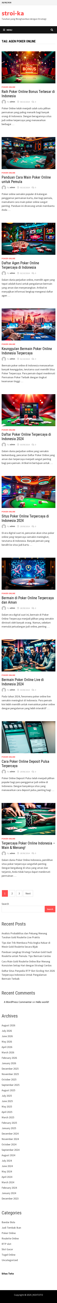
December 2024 (10, 1133)
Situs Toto (8, 1273)
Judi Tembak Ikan (11, 1227)
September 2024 (10, 1149)
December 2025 (10, 1068)
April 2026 (7, 1047)
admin (12, 101)
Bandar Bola (8, 1222)
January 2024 (9, 1193)
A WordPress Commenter (18, 1002)
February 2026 (9, 1057)
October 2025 (9, 1079)
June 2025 (7, 1101)
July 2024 (7, 1160)
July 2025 (7, 1095)
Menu (9, 29)
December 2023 (10, 1198)
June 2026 (7, 1036)
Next (28, 893)
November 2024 (10, 1139)
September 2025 (10, 1085)
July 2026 (7, 1030)
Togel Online (8, 1254)
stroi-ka (13, 13)
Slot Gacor (7, 1249)
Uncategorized (10, 1260)
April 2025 (7, 1112)
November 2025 (10, 1074)
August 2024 (8, 1155)
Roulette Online (10, 1238)
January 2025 (9, 1128)
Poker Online (8, 87)
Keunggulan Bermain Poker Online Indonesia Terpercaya (27, 351)
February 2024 (9, 1187)
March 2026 (8, 1052)
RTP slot (6, 1244)
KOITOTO (38, 1294)
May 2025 (7, 1106)
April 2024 (7, 1177)
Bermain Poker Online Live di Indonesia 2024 (23, 682)
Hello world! (42, 1002)
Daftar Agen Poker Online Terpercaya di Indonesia (20, 265)
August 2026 (8, 1025)
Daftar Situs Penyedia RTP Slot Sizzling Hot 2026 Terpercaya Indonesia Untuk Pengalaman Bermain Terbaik (28, 974)
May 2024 (7, 1171)
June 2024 (7, 1166)
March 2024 (8, 1182)
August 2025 (8, 1090)
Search (5, 903)
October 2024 (9, 1144)
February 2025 (9, 1122)
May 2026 (7, 1041)
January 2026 (9, 1063)
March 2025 (8, 1117)
